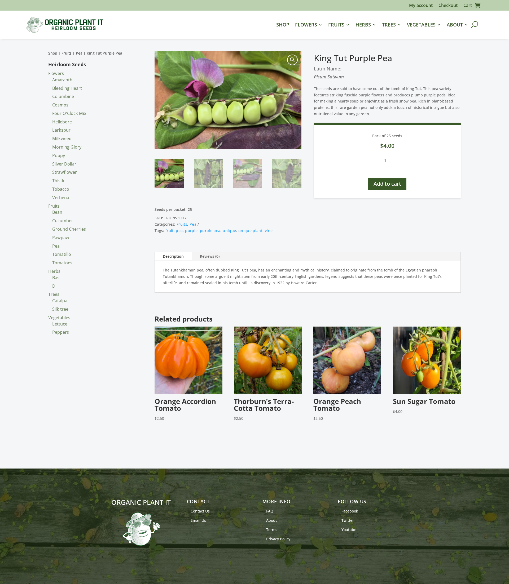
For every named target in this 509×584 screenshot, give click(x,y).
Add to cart (387, 183)
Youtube (348, 529)
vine (269, 230)
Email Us (198, 520)
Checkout (448, 5)
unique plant (250, 230)
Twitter (347, 520)
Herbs (363, 24)
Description (173, 256)
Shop (282, 24)
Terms (271, 529)
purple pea (210, 230)
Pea (79, 53)
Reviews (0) (210, 256)
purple (191, 230)
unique (229, 230)
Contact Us (200, 511)
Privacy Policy (278, 538)
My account (421, 5)
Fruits (336, 24)
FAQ (269, 511)
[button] (292, 60)
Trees (389, 24)
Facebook (349, 511)
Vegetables (421, 24)
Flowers (306, 24)
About (455, 24)
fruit (169, 230)
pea (179, 230)
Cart (467, 5)
